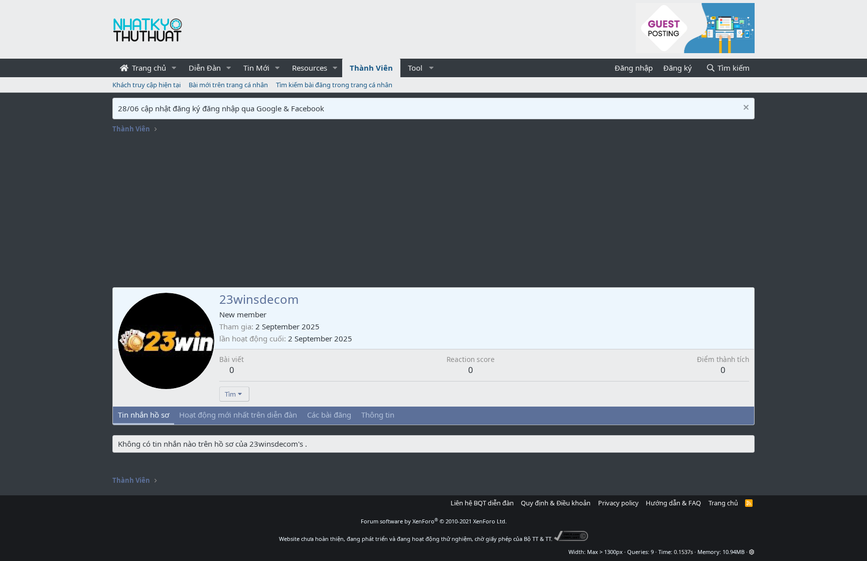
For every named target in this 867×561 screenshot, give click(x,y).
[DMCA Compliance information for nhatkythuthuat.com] (571, 538)
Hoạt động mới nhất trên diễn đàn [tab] (238, 415)
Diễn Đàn (205, 68)
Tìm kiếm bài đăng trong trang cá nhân (334, 84)
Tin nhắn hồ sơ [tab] (143, 415)
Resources (309, 68)
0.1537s (683, 551)
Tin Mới (256, 68)
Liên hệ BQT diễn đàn (482, 502)
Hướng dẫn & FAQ (673, 502)
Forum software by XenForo (434, 521)
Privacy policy (618, 502)
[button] (174, 68)
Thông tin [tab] (377, 415)
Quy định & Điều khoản (556, 502)
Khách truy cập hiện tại (146, 84)
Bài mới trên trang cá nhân (228, 84)
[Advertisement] (433, 212)
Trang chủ (148, 68)
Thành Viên (371, 68)
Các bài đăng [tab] (329, 415)
